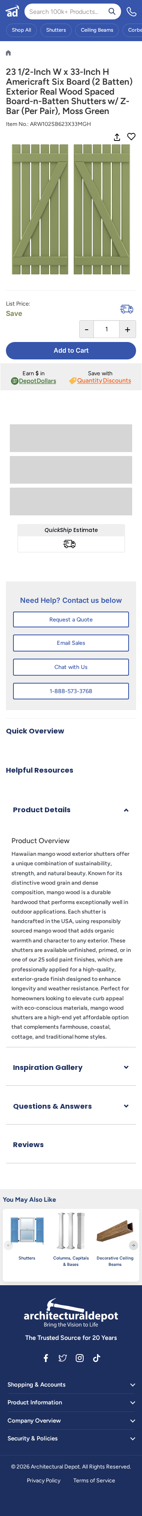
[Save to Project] (131, 137)
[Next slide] (133, 1245)
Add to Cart (71, 350)
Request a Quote (71, 619)
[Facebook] (45, 1357)
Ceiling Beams (97, 30)
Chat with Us (71, 667)
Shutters (56, 30)
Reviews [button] (28, 1144)
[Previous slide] (8, 1245)
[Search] (112, 11)
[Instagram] (79, 1357)
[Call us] (132, 11)
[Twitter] (62, 1357)
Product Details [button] (42, 810)
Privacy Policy (43, 1480)
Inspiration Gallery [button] (47, 1067)
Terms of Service (94, 1480)
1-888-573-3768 (71, 691)
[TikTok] (96, 1357)
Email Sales (71, 642)
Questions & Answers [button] (52, 1106)
